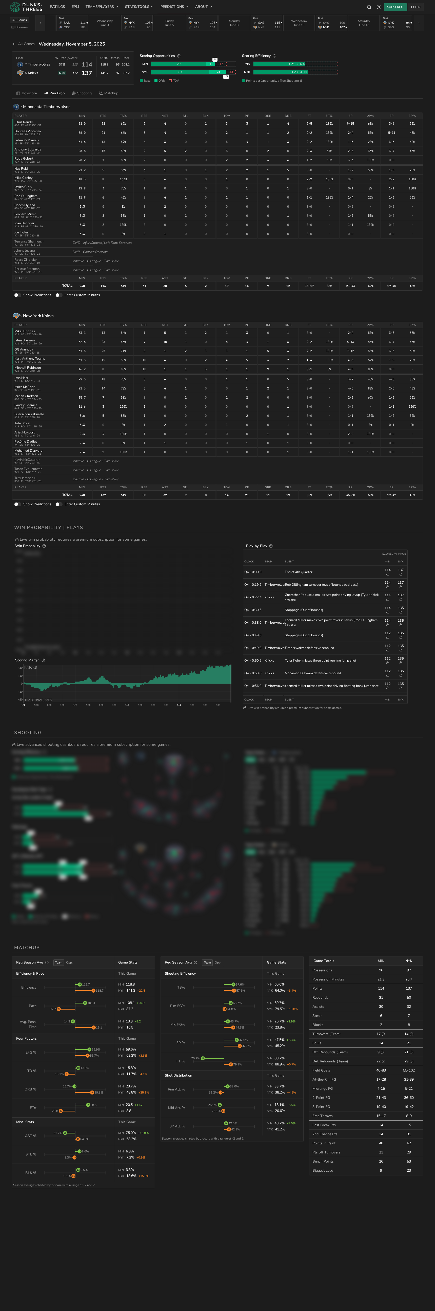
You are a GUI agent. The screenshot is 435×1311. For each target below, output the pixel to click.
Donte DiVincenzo (27, 131)
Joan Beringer (24, 223)
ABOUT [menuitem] (201, 6)
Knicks (33, 73)
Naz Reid (21, 168)
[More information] (179, 56)
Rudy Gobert (23, 158)
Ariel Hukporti (24, 432)
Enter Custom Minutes (82, 295)
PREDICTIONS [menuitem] (172, 6)
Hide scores (21, 27)
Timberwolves (39, 64)
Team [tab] (58, 962)
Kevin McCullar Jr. (27, 459)
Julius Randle (24, 122)
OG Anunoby (23, 349)
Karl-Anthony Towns (29, 358)
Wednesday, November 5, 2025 (72, 44)
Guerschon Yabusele (29, 414)
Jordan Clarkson (26, 396)
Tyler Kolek (22, 423)
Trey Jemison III (25, 478)
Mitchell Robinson (27, 367)
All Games (19, 20)
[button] (219, 539)
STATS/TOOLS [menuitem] (137, 6)
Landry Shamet (25, 405)
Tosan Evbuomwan (28, 469)
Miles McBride (24, 387)
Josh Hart (21, 378)
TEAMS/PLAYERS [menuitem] (100, 6)
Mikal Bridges (24, 331)
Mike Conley (23, 178)
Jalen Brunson (24, 340)
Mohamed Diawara (28, 450)
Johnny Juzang (24, 250)
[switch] (17, 295)
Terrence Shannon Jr (29, 241)
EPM (75, 6)
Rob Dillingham (25, 196)
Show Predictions (37, 295)
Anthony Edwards (27, 149)
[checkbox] (12, 27)
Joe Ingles (21, 232)
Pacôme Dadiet (25, 441)
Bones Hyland (24, 205)
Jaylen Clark (23, 187)
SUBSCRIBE (395, 7)
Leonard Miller (25, 214)
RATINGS (57, 6)
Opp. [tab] (69, 962)
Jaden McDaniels (26, 140)
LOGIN (416, 7)
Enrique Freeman (26, 269)
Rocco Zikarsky (25, 259)
